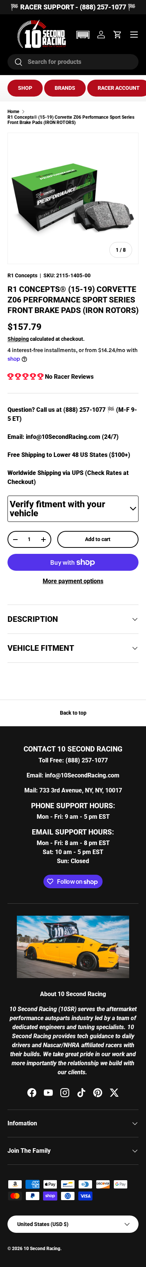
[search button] (15, 62)
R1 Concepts (22, 275)
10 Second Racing (42, 1248)
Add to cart (97, 539)
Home (13, 111)
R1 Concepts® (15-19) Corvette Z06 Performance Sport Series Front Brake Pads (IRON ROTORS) (70, 120)
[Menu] (134, 34)
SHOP (25, 88)
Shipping (18, 339)
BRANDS (65, 88)
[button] (82, 34)
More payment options (73, 581)
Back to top (73, 713)
